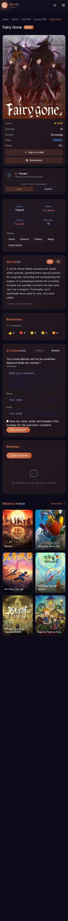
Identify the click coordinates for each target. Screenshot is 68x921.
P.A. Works (48, 210)
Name (9, 393)
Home (6, 19)
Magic (51, 239)
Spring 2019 (40, 19)
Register (49, 189)
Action (12, 239)
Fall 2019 (26, 19)
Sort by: (40, 350)
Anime (15, 19)
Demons (24, 239)
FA (58, 261)
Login (19, 189)
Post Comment (18, 429)
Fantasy (38, 239)
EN (50, 261)
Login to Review (19, 455)
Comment (11, 366)
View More (56, 503)
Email (9, 407)
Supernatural (15, 245)
